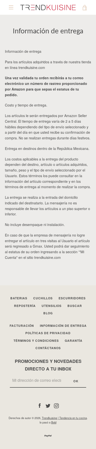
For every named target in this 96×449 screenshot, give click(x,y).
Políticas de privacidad (48, 333)
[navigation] (11, 7)
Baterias (18, 298)
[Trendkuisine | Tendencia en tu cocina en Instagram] (56, 405)
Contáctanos (48, 348)
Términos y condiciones (36, 340)
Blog (48, 313)
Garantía (73, 340)
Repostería (25, 306)
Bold (53, 422)
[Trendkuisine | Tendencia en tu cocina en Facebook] (39, 405)
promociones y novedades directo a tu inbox (48, 365)
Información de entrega (63, 325)
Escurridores (72, 298)
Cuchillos (43, 298)
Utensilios (52, 306)
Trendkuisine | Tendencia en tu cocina (64, 418)
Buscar (74, 306)
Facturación (22, 325)
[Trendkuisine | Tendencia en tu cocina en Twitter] (48, 405)
